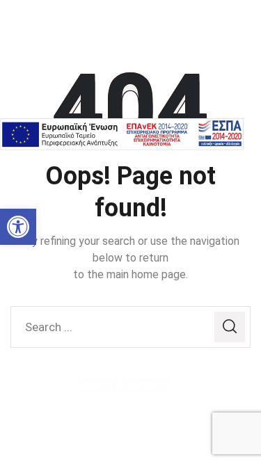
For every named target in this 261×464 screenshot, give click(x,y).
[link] (18, 227)
